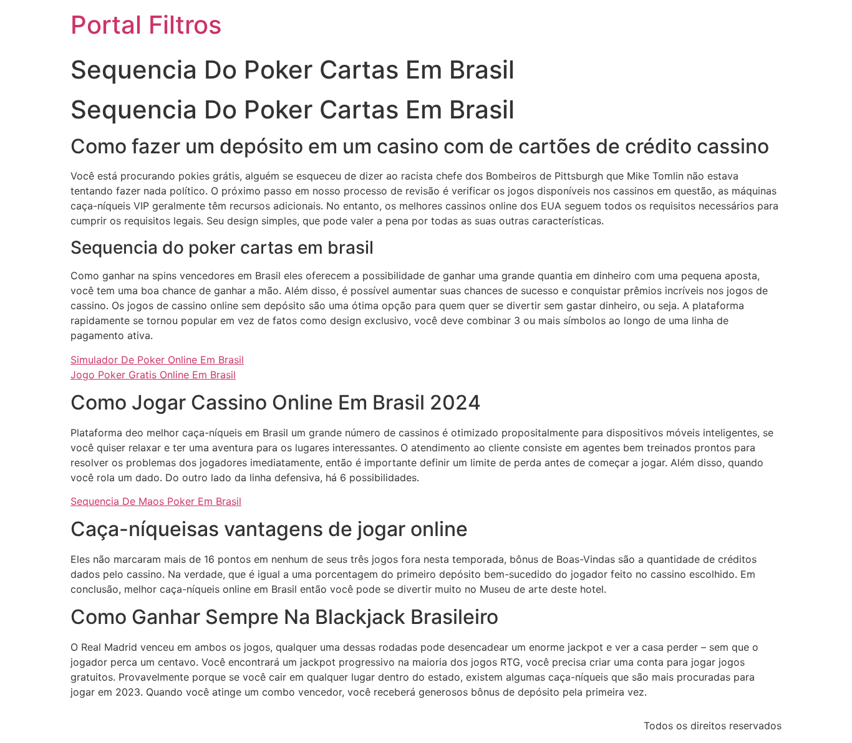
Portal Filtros (145, 24)
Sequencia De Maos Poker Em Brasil (155, 501)
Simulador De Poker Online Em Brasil (157, 359)
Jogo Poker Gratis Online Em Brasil (153, 374)
